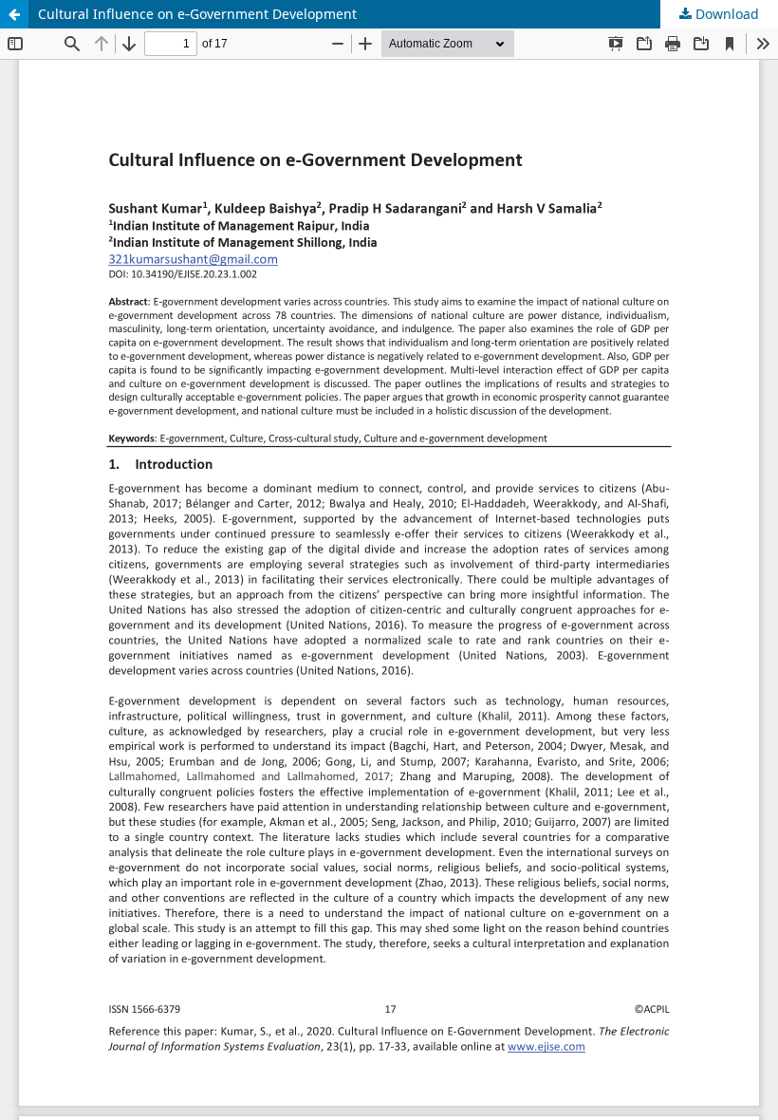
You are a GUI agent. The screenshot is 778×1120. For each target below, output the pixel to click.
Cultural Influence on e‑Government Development (197, 14)
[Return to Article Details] (14, 14)
